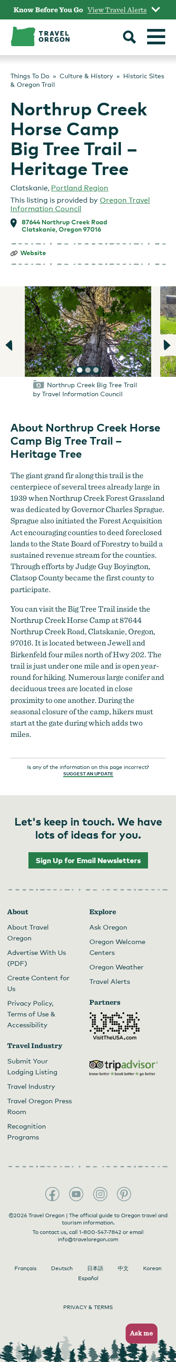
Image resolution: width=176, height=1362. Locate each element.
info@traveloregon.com (88, 1239)
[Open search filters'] (129, 38)
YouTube (76, 1194)
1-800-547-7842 (100, 1232)
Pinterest (124, 1194)
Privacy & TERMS (88, 1307)
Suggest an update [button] (88, 773)
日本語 (95, 1268)
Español (88, 1278)
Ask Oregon (108, 927)
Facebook (52, 1194)
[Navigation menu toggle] (156, 36)
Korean (152, 1268)
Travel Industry (31, 1086)
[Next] (166, 345)
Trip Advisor (123, 1068)
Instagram (100, 1194)
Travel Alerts (109, 981)
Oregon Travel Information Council (80, 204)
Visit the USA (114, 1025)
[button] (139, 1334)
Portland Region (79, 188)
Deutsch (62, 1268)
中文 (123, 1268)
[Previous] (10, 345)
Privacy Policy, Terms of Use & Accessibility (31, 1014)
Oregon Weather (116, 967)
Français (25, 1268)
